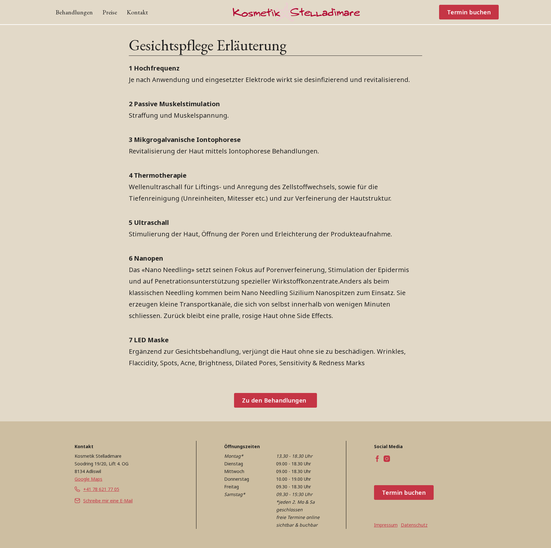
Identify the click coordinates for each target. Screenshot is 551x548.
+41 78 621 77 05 (101, 489)
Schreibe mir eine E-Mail (108, 501)
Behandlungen (74, 12)
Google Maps (88, 479)
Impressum (386, 525)
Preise (109, 12)
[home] (296, 12)
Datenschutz (414, 525)
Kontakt (137, 12)
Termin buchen (469, 12)
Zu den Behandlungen (274, 400)
